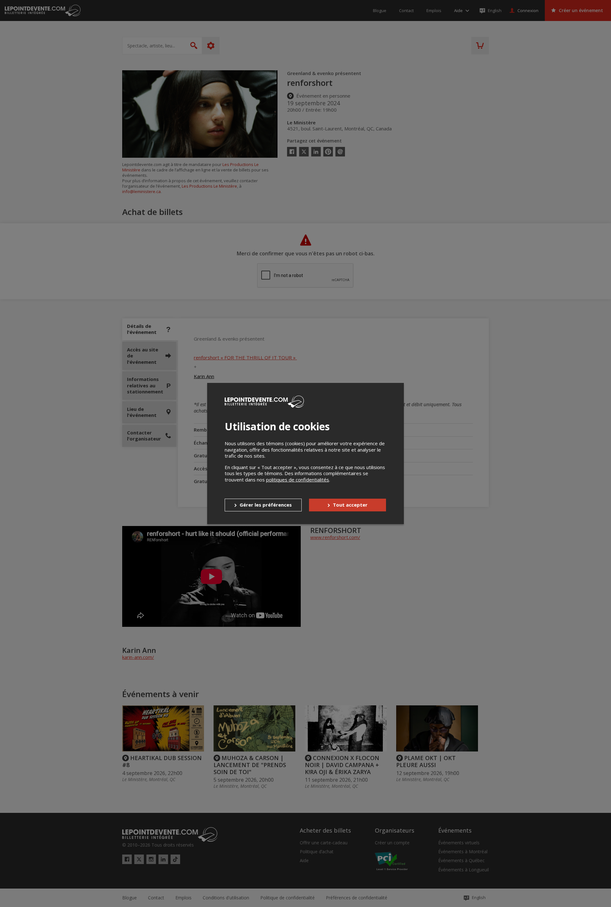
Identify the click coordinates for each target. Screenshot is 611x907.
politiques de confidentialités (297, 479)
